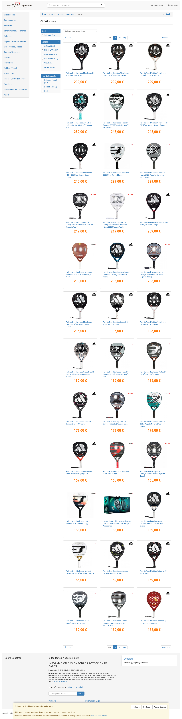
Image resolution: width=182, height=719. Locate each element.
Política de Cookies (99, 716)
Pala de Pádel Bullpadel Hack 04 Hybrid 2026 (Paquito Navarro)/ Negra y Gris (152, 175)
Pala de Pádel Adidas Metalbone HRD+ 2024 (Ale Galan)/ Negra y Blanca (79, 324)
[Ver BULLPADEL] (117, 106)
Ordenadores (9, 15)
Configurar (136, 707)
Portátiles (8, 25)
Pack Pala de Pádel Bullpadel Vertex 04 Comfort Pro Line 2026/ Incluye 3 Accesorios (117, 523)
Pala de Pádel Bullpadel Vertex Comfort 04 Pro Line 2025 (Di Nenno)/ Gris (115, 623)
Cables (7, 57)
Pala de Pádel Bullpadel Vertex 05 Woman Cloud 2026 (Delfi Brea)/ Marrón (79, 274)
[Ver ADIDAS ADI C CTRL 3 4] (117, 554)
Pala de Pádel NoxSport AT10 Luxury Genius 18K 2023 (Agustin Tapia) (152, 473)
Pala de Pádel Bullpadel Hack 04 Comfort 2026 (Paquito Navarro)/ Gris (116, 374)
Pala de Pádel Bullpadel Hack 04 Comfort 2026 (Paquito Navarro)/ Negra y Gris (116, 125)
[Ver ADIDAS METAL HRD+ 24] (80, 305)
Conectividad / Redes (13, 47)
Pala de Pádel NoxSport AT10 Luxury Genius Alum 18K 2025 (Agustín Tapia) (151, 274)
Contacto (174, 5)
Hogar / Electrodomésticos (15, 79)
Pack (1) (47, 91)
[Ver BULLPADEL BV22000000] (117, 455)
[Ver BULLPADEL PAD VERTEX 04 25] (154, 355)
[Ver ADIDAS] (80, 56)
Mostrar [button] (165, 38)
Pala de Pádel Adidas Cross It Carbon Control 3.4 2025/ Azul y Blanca (152, 523)
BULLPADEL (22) (51, 50)
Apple (6, 95)
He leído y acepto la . (67, 687)
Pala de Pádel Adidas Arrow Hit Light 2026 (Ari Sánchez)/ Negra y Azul (79, 125)
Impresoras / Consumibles (15, 41)
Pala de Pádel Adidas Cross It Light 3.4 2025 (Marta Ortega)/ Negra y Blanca (80, 374)
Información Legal (92, 701)
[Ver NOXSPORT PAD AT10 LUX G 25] (154, 256)
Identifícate (158, 5)
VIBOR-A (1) (49, 63)
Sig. (124, 38)
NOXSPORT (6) (50, 54)
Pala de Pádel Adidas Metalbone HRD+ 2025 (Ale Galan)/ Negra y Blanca (79, 175)
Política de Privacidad (60, 681)
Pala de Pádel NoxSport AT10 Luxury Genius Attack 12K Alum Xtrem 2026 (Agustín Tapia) (115, 224)
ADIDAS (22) (49, 46)
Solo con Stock (50, 35)
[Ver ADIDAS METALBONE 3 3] (154, 206)
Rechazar (147, 707)
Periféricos (8, 63)
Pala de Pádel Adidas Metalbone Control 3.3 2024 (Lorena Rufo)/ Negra (116, 274)
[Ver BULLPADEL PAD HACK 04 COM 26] (117, 355)
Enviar (80, 693)
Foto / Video (9, 73)
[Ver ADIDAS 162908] (117, 256)
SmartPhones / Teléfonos (15, 31)
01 (115, 38)
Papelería (8, 84)
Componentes (10, 20)
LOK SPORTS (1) (51, 58)
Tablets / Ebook (10, 68)
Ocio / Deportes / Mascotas (15, 89)
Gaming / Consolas (12, 52)
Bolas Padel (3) (50, 87)
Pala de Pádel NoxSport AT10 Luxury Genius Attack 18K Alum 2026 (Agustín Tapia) (80, 224)
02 (120, 38)
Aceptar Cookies (160, 707)
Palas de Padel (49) (50, 81)
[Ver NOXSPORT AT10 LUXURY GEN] (154, 455)
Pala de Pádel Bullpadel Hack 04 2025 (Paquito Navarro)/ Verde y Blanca (152, 424)
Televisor (8, 36)
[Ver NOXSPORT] (80, 206)
